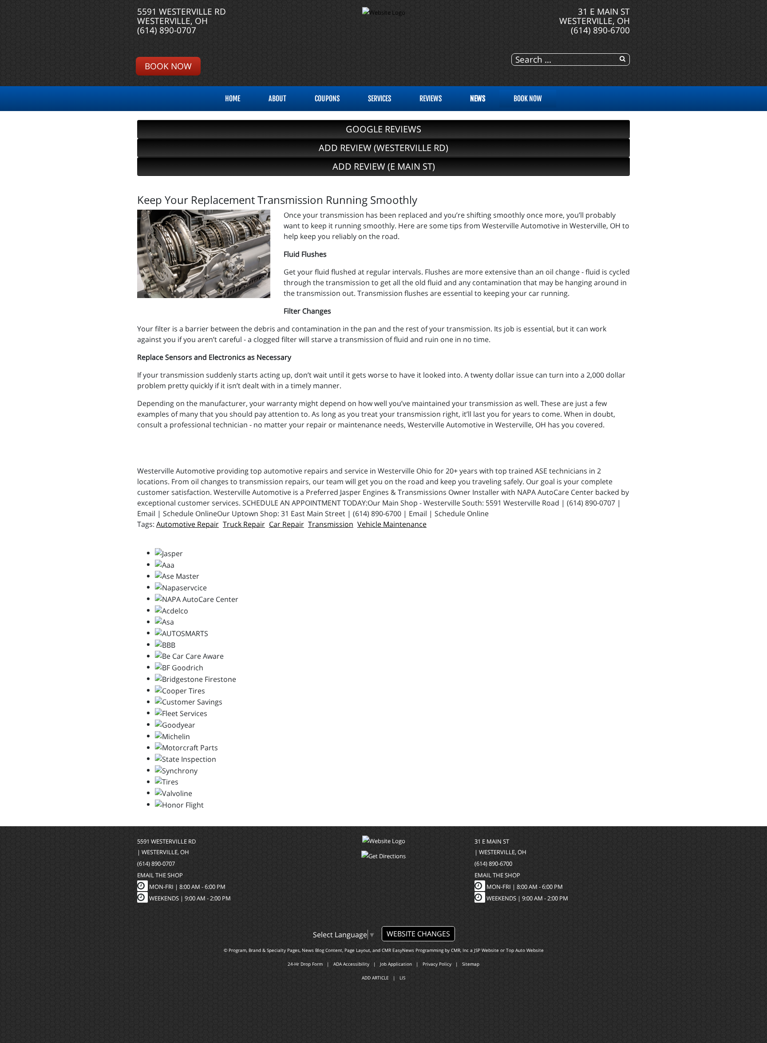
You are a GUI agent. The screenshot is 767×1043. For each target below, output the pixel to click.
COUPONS (327, 98)
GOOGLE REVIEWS (383, 129)
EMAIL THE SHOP (160, 875)
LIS (402, 978)
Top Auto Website (525, 950)
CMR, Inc (460, 950)
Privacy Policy (437, 964)
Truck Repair (244, 524)
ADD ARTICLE (375, 978)
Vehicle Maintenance (392, 524)
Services (379, 98)
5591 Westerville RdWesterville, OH (181, 16)
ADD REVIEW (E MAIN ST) (383, 166)
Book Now (168, 66)
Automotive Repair (187, 524)
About (277, 98)
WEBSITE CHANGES (418, 934)
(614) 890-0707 (166, 30)
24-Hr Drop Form (305, 964)
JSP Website (486, 950)
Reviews (430, 98)
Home (232, 98)
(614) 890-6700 (600, 30)
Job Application (396, 964)
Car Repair (286, 524)
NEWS (477, 98)
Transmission (330, 524)
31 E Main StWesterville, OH (594, 16)
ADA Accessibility (351, 964)
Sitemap (470, 964)
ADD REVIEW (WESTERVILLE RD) (383, 148)
